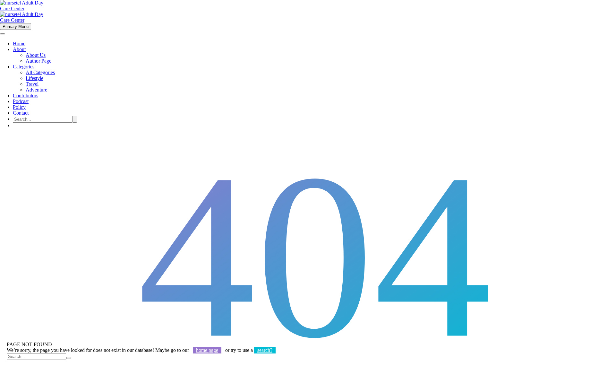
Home (19, 43)
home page (207, 350)
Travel (32, 84)
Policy (19, 107)
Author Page (38, 61)
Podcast (21, 101)
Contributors (25, 95)
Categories (23, 66)
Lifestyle (34, 78)
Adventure (36, 89)
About (19, 49)
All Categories (40, 72)
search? (264, 350)
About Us (36, 55)
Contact (21, 113)
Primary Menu (16, 26)
